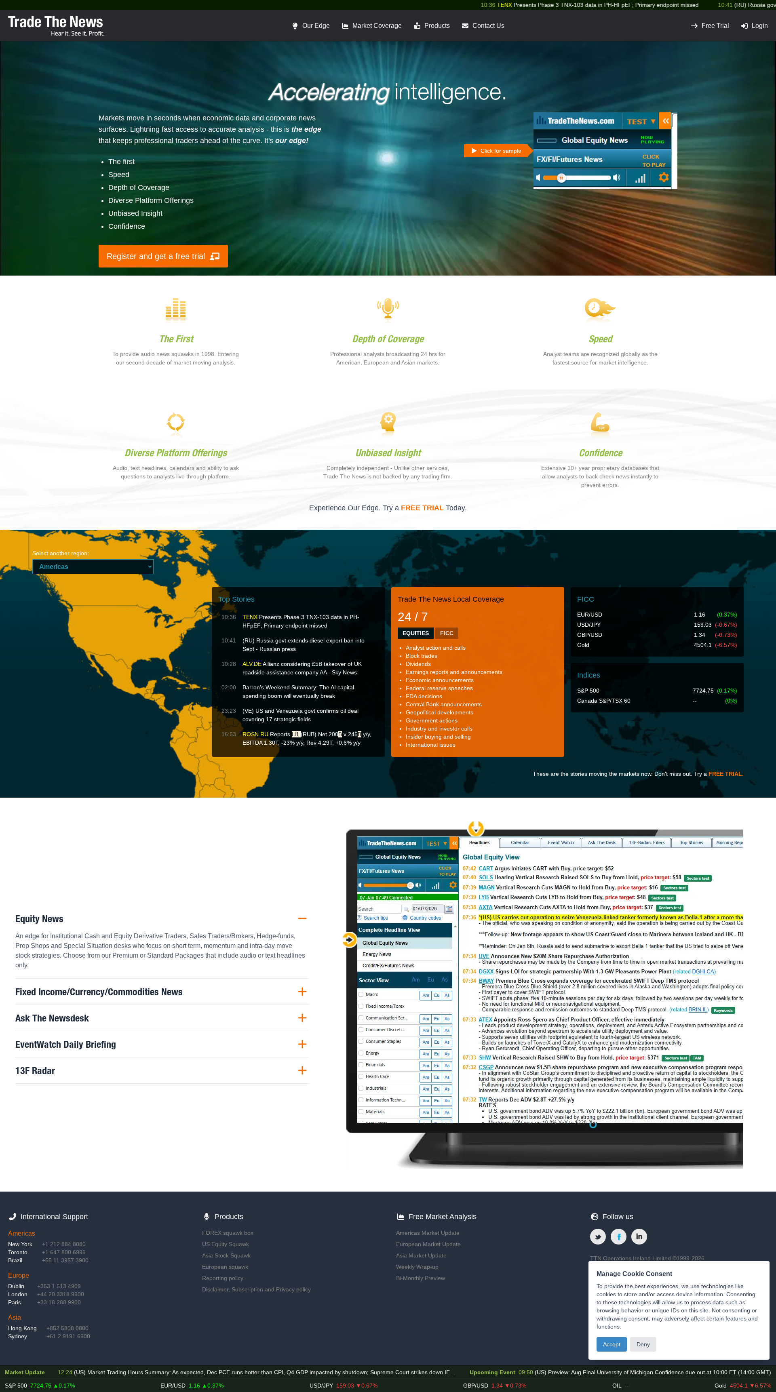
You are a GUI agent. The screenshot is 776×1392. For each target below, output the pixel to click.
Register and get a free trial (156, 256)
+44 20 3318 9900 (60, 1294)
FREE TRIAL (422, 508)
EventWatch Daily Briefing (65, 1044)
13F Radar (35, 1070)
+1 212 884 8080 (64, 1244)
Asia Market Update (421, 1255)
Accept (611, 1344)
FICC (446, 633)
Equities (416, 633)
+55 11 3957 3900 (65, 1260)
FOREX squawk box (227, 1233)
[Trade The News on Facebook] (618, 1237)
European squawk (225, 1267)
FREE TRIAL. (726, 774)
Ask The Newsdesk (52, 1017)
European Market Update (428, 1244)
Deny (643, 1344)
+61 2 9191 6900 (68, 1336)
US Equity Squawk (225, 1244)
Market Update (25, 1372)
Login (760, 25)
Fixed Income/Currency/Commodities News (99, 991)
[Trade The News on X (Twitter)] (598, 1237)
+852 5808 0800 (67, 1328)
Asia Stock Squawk (226, 1255)
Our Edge (316, 25)
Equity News (39, 918)
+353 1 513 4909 (59, 1286)
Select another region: (60, 553)
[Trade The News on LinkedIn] (639, 1237)
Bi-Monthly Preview (420, 1278)
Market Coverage (377, 25)
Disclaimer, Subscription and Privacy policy (256, 1289)
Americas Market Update (428, 1233)
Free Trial (715, 25)
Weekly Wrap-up (417, 1267)
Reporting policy (222, 1278)
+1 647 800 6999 (64, 1252)
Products (437, 25)
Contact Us (488, 25)
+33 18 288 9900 (59, 1302)
